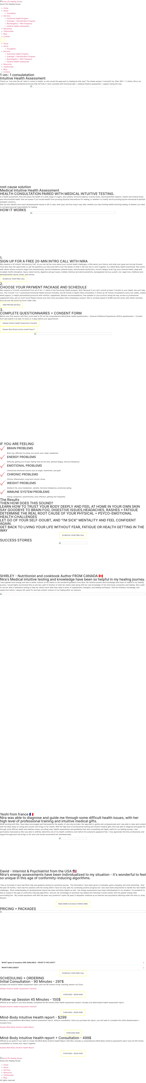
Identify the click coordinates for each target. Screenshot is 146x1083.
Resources (7, 29)
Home (5, 8)
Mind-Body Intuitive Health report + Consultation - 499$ (45, 1038)
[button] (18, 329)
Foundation (11, 13)
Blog (5, 34)
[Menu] (2, 40)
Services (6, 16)
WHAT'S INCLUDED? (10, 967)
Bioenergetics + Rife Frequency (19, 23)
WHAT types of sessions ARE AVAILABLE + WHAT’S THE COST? (28, 962)
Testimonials (8, 31)
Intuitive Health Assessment (18, 26)
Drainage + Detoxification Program (21, 21)
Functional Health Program (17, 18)
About (5, 11)
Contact (6, 36)
